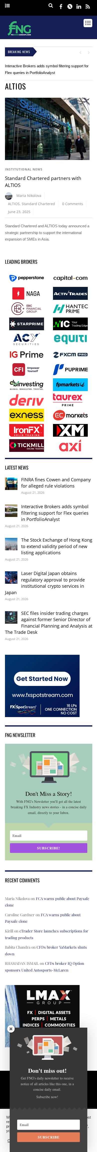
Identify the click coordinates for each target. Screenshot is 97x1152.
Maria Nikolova (28, 195)
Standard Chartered (38, 203)
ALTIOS (14, 203)
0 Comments (72, 203)
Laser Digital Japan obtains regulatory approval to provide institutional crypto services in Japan (45, 582)
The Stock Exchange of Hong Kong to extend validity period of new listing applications (56, 546)
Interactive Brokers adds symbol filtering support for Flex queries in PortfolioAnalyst (55, 512)
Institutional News (24, 169)
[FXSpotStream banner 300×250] (42, 713)
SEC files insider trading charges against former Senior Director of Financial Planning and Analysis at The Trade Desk (48, 622)
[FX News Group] (19, 36)
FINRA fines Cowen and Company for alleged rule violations (56, 483)
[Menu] (7, 5)
